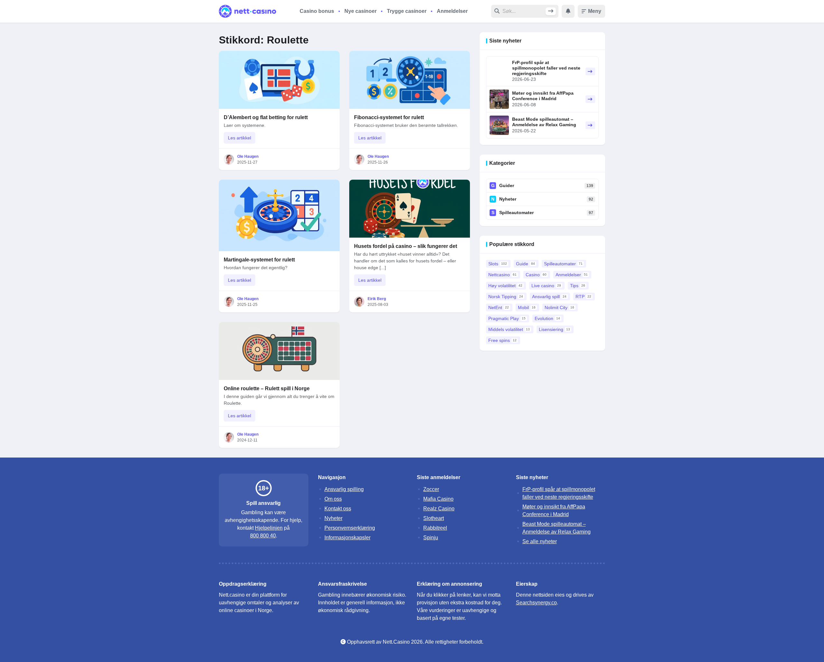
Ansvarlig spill (549, 296)
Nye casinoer (360, 11)
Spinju (430, 537)
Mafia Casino (438, 499)
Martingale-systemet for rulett (259, 259)
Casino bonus (317, 11)
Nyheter (507, 199)
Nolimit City (559, 307)
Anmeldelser (452, 11)
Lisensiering (554, 329)
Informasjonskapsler (347, 537)
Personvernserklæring (349, 528)
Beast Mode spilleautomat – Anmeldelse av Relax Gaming (544, 122)
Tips (577, 285)
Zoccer (431, 489)
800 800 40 (263, 535)
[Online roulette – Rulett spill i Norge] (279, 351)
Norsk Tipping (505, 296)
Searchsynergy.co (536, 602)
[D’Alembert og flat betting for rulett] (279, 80)
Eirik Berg (377, 299)
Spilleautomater (516, 212)
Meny (594, 11)
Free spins (502, 340)
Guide (525, 263)
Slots (497, 263)
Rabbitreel (435, 528)
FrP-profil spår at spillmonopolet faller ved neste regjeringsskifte (546, 68)
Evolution (547, 318)
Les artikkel (239, 137)
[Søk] (551, 11)
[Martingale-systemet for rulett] (279, 215)
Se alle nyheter (539, 541)
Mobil (527, 307)
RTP (583, 296)
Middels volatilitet (509, 329)
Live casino (546, 285)
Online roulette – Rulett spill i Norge (267, 388)
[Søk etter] (524, 11)
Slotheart (433, 518)
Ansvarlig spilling (344, 489)
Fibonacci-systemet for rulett (389, 117)
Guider (506, 185)
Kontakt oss (337, 508)
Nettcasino (502, 274)
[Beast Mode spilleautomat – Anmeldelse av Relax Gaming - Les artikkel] (499, 125)
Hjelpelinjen (269, 528)
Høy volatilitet (505, 285)
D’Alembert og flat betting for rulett (266, 117)
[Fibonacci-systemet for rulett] (409, 80)
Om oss (333, 499)
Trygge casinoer (406, 11)
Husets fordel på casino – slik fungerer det (405, 246)
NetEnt (498, 307)
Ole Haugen (247, 156)
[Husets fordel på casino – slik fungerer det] (409, 209)
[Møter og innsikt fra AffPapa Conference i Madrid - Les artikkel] (499, 99)
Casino (536, 274)
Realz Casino (438, 508)
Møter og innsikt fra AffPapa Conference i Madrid (543, 95)
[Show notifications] (568, 11)
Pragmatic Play (507, 318)
